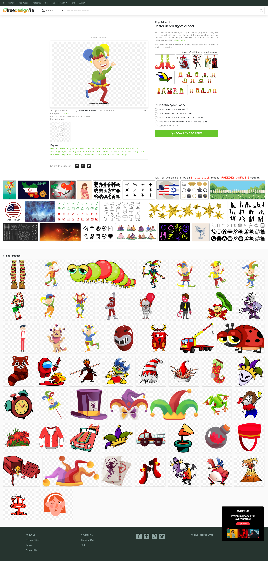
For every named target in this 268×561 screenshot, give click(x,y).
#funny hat (120, 151)
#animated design (118, 154)
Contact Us (31, 550)
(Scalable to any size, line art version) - (183, 122)
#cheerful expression (61, 154)
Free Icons (50, 3)
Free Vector (8, 3)
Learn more (179, 40)
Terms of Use (87, 540)
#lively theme (82, 154)
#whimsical (132, 148)
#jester (54, 148)
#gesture (66, 151)
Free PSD (63, 3)
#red (62, 148)
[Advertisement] (99, 28)
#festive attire (104, 151)
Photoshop (36, 3)
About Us (30, 535)
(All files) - (168, 126)
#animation (88, 151)
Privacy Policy (33, 540)
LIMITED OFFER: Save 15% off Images (187, 178)
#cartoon (81, 148)
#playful (106, 148)
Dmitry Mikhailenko (87, 111)
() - (172, 105)
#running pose (136, 151)
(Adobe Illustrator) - (173, 109)
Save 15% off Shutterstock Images (199, 52)
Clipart (82, 3)
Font (73, 3)
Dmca (29, 545)
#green (77, 151)
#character (94, 148)
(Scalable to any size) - (175, 113)
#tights (70, 148)
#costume (118, 148)
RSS (83, 545)
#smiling (55, 151)
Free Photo (23, 3)
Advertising (87, 535)
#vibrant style (98, 154)
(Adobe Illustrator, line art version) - (181, 118)
